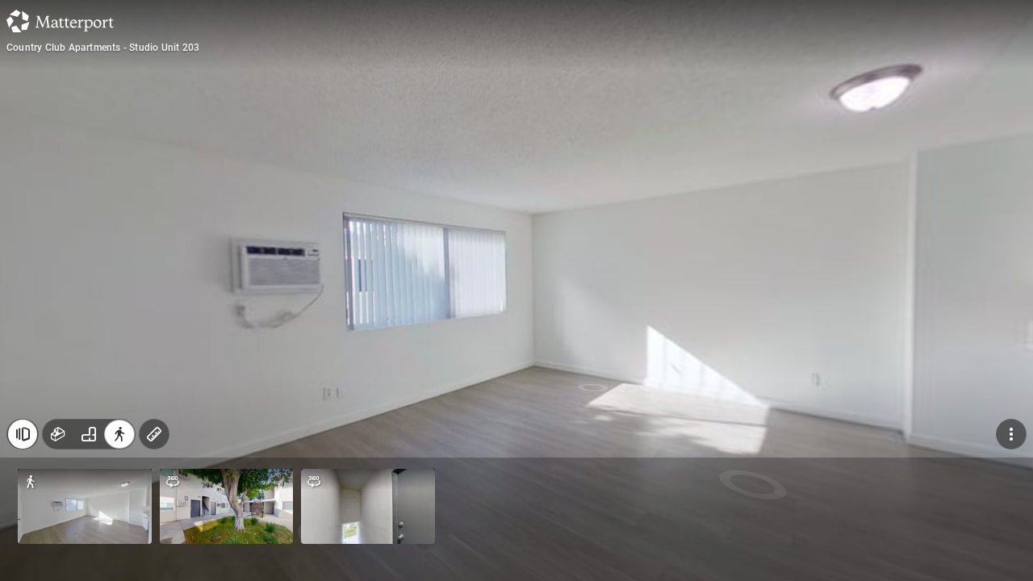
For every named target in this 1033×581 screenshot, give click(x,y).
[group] (89, 434)
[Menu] (1011, 434)
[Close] (22, 434)
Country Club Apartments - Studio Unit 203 (102, 47)
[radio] (58, 434)
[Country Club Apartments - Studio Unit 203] (516, 290)
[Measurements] (154, 434)
